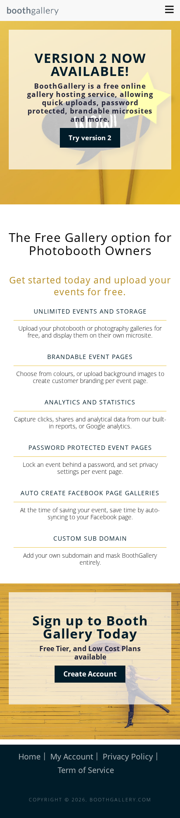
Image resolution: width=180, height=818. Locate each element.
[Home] (29, 13)
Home (29, 756)
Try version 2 (90, 137)
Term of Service (86, 770)
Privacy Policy (128, 756)
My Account (71, 756)
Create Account (90, 674)
